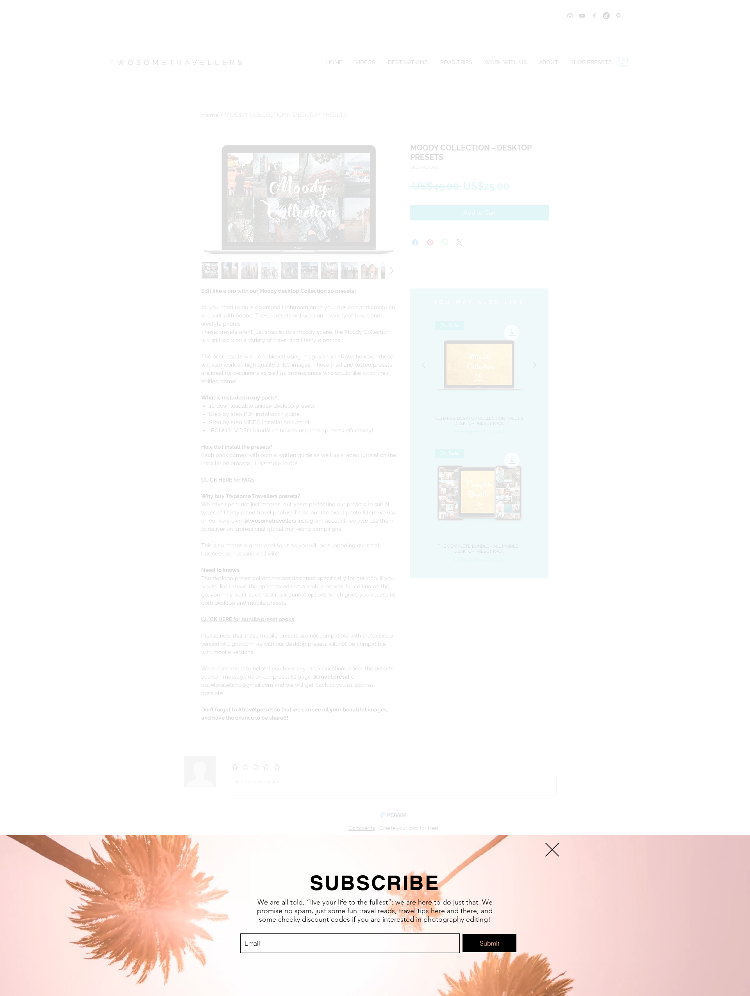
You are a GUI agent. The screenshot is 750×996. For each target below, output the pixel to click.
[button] (552, 849)
